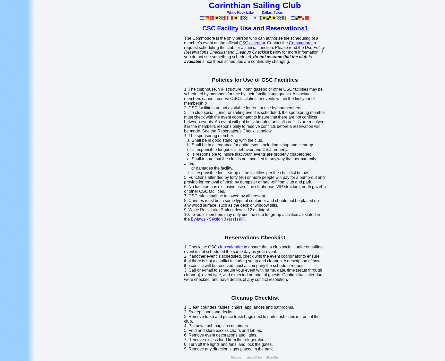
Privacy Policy (254, 357)
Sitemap (236, 357)
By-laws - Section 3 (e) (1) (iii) (218, 219)
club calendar (230, 247)
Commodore (301, 43)
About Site (272, 357)
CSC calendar (252, 43)
